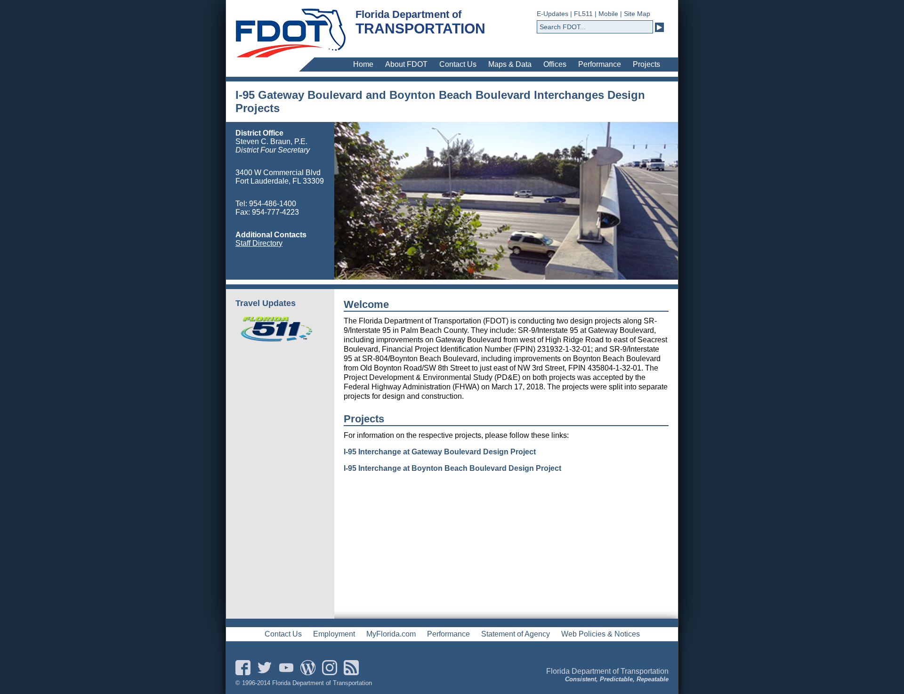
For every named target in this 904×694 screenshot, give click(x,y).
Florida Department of (408, 14)
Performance (599, 64)
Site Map (637, 13)
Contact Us (457, 64)
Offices (554, 64)
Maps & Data (510, 64)
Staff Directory (258, 243)
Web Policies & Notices (600, 634)
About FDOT (406, 64)
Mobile (608, 13)
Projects (646, 64)
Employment (334, 634)
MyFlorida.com (391, 634)
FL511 (583, 13)
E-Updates (552, 13)
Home (363, 64)
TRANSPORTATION (420, 28)
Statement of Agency (515, 634)
